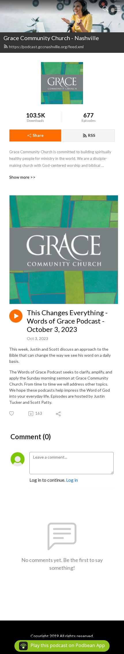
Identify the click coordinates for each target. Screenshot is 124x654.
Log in (72, 480)
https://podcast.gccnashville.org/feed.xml (46, 46)
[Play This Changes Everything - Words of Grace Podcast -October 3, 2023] (15, 316)
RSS (91, 135)
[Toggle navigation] (117, 8)
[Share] (58, 413)
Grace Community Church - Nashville (51, 37)
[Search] (105, 8)
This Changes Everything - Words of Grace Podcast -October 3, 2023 (67, 321)
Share (38, 135)
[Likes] (12, 413)
